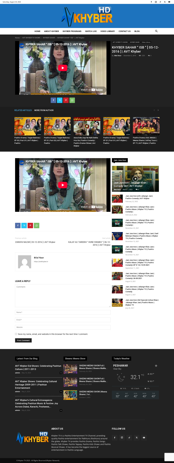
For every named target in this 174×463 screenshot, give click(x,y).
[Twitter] (165, 2)
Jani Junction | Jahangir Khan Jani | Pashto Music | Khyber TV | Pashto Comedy (139, 249)
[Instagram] (156, 2)
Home (37, 31)
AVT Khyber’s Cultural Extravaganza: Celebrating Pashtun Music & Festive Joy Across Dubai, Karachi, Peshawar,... (36, 403)
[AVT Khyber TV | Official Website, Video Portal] (87, 16)
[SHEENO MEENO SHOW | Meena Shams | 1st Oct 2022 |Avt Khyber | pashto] (70, 395)
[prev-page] (154, 110)
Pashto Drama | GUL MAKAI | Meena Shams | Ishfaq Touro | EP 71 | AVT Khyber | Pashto (145, 140)
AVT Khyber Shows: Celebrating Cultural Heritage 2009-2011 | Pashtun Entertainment (36, 384)
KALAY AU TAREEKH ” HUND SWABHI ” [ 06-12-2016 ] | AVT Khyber (89, 243)
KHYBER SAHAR (49, 38)
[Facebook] (151, 2)
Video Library (107, 31)
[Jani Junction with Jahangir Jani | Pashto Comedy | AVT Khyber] (117, 199)
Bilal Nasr (117, 55)
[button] (156, 31)
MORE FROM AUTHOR (44, 110)
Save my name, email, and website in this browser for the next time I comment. (53, 334)
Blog (137, 31)
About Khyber (51, 31)
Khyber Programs (72, 31)
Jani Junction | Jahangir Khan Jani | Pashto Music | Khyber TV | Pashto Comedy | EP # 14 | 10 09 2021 (139, 262)
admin (17, 373)
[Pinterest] (66, 100)
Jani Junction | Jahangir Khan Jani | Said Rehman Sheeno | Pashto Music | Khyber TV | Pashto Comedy (141, 235)
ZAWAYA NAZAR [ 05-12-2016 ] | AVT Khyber (35, 242)
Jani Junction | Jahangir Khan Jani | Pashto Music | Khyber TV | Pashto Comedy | (139, 209)
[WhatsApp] (72, 100)
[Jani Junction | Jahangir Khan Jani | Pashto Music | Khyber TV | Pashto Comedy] (117, 249)
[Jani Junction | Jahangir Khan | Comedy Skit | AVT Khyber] (135, 179)
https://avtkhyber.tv (41, 261)
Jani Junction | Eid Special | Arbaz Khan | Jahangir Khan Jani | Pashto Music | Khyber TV (142, 302)
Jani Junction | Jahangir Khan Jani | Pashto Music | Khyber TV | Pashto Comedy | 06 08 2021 (139, 275)
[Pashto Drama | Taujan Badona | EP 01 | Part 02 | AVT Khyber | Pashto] (57, 126)
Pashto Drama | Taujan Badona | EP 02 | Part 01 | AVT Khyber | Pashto (27, 140)
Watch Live (91, 31)
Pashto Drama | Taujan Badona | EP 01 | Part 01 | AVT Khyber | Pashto (116, 140)
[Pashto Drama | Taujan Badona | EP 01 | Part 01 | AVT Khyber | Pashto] (116, 126)
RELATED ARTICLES (23, 110)
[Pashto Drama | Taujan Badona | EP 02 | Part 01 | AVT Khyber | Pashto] (27, 126)
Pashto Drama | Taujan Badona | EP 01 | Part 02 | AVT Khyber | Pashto (57, 140)
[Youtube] (169, 2)
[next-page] (158, 110)
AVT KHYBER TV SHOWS (31, 38)
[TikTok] (160, 2)
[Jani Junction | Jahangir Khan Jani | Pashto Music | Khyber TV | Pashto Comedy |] (117, 209)
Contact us (125, 31)
